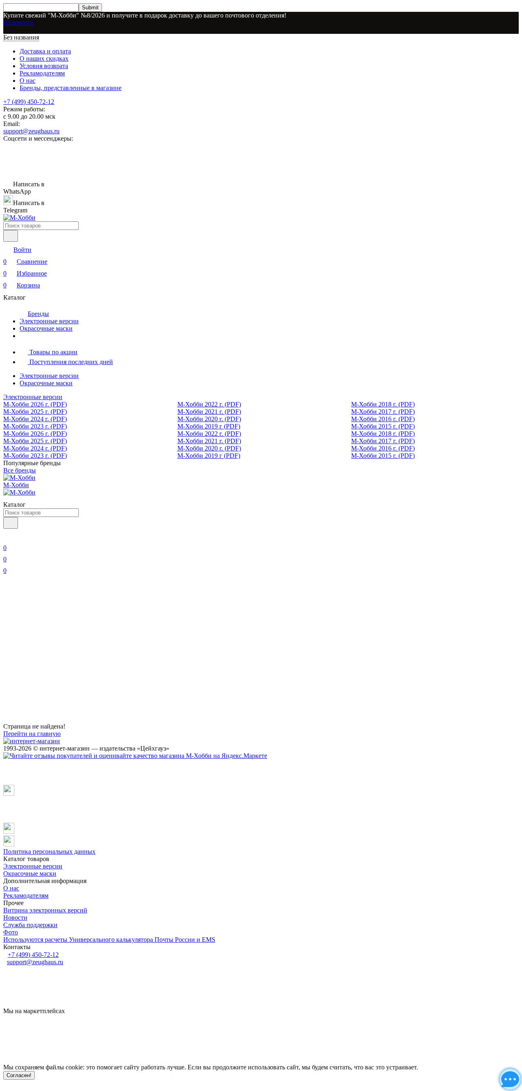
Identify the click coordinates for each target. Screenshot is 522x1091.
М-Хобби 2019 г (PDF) (208, 426)
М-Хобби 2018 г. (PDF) (383, 404)
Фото (10, 932)
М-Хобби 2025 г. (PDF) (35, 411)
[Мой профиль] (8, 536)
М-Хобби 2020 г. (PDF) (209, 418)
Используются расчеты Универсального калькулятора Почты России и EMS (109, 939)
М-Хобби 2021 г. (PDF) (209, 411)
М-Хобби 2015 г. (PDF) (383, 426)
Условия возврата (44, 65)
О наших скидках (44, 58)
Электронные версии (49, 321)
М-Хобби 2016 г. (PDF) (383, 418)
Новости (15, 917)
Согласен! (19, 1075)
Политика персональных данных (49, 851)
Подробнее (18, 22)
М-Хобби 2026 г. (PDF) (35, 404)
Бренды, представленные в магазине (71, 87)
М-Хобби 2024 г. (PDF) (35, 418)
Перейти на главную (32, 733)
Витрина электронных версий (45, 910)
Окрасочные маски (46, 328)
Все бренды (19, 470)
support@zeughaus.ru (31, 131)
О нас (27, 80)
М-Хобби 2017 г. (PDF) (383, 411)
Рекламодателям (42, 73)
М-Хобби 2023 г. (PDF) (35, 426)
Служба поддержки (30, 924)
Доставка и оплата (45, 51)
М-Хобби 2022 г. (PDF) (209, 404)
